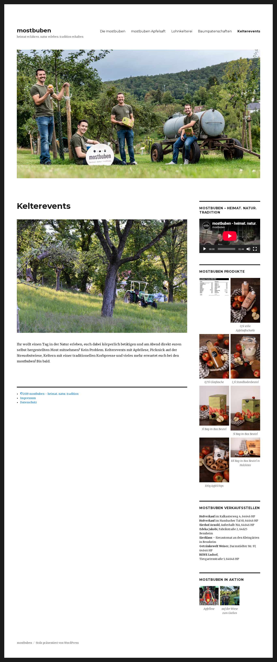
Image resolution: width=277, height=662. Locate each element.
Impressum (28, 398)
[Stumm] (248, 249)
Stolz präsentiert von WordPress (57, 643)
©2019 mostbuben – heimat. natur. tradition (49, 394)
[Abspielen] (205, 249)
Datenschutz (28, 402)
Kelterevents (248, 31)
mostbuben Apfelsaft (148, 31)
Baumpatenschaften (215, 31)
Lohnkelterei (181, 31)
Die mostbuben (112, 31)
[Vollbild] (255, 249)
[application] (229, 236)
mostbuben (34, 30)
